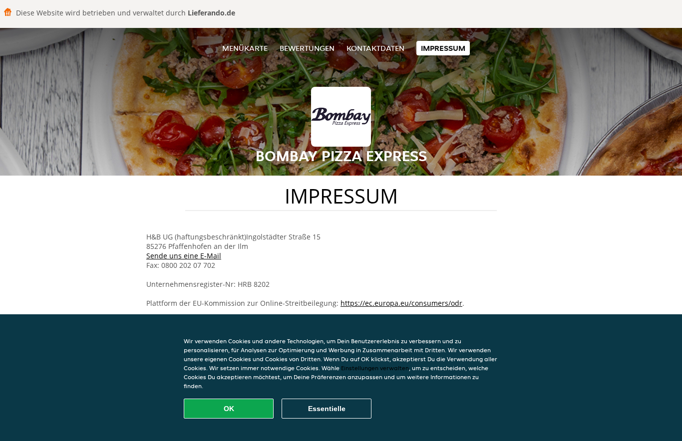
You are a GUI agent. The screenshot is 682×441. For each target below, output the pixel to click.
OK (229, 409)
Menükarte (245, 48)
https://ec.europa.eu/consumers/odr (401, 303)
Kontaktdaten (375, 48)
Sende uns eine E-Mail (183, 255)
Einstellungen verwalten (375, 368)
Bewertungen (307, 48)
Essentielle (326, 409)
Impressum (443, 48)
